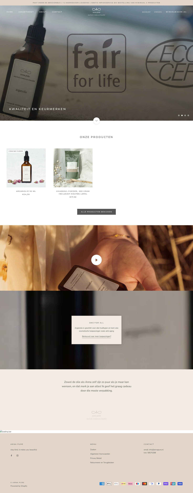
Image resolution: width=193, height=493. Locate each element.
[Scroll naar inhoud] (96, 120)
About (42, 12)
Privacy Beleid (95, 458)
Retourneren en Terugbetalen (102, 462)
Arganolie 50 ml (26, 191)
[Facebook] (11, 455)
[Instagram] (17, 455)
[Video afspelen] (96, 260)
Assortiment (26, 12)
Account (146, 12)
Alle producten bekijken (96, 212)
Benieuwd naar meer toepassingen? (96, 336)
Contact (57, 12)
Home (10, 12)
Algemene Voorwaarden (100, 454)
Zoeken (158, 12)
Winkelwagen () (176, 12)
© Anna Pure (17, 482)
